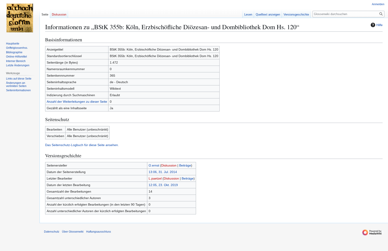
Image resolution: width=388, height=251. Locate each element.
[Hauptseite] (20, 18)
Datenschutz (51, 231)
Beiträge (185, 165)
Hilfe (379, 25)
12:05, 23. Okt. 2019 (163, 185)
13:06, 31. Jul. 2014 (163, 172)
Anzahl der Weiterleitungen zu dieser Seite (77, 101)
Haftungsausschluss (98, 231)
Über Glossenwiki (73, 231)
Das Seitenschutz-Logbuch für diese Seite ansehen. (82, 145)
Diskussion (168, 165)
